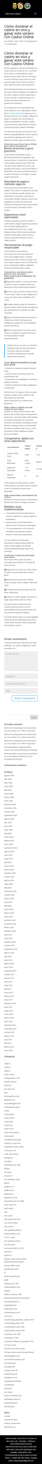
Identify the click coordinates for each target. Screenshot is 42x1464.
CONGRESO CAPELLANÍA (13, 1147)
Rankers (7, 1291)
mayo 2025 (8, 830)
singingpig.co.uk (10, 1305)
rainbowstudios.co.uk (12, 1287)
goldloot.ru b (9, 1190)
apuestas (7, 1085)
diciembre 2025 (10, 804)
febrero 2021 (9, 927)
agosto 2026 (9, 775)
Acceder (7, 1416)
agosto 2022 (9, 898)
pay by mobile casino (12, 1265)
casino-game (9, 1114)
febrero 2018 (9, 963)
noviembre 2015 (10, 1029)
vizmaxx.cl (8, 1388)
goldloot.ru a (9, 1187)
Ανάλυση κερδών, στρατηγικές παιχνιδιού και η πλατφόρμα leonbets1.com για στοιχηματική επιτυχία (20, 756)
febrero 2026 (9, 797)
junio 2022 (8, 902)
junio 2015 (8, 1039)
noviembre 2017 (10, 971)
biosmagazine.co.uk (11, 1096)
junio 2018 (8, 960)
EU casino (8, 1172)
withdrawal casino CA (12, 1399)
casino (6, 1111)
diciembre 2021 (10, 920)
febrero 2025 (9, 840)
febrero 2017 (9, 996)
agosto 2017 (9, 978)
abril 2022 (8, 906)
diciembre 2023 (10, 873)
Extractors (8, 1176)
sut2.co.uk (8, 1316)
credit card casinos (11, 1154)
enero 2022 (8, 916)
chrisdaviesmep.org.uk (12, 1140)
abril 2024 (8, 862)
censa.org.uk (9, 1136)
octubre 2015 (9, 1032)
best (6, 1092)
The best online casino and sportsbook (19, 1352)
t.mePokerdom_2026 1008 (14, 1327)
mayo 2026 (8, 786)
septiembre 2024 (10, 848)
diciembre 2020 (10, 931)
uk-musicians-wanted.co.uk (14, 1359)
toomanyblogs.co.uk (12, 1356)
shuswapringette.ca (11, 1301)
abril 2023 (8, 888)
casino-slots (8, 1129)
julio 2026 (8, 779)
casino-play (8, 1121)
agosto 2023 (9, 880)
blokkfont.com (9, 1100)
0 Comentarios (11, 44)
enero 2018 (8, 967)
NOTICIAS (8, 1252)
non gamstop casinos (12, 1241)
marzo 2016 (8, 1014)
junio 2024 (8, 855)
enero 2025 (8, 844)
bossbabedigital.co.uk (12, 1103)
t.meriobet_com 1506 (12, 1334)
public (6, 1280)
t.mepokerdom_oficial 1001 (14, 1330)
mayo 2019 (8, 938)
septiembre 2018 (10, 949)
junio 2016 (8, 1007)
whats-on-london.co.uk (13, 1395)
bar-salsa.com (9, 1089)
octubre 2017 (9, 974)
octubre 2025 (9, 812)
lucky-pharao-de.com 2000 (14, 1201)
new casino (8, 1216)
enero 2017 (8, 1000)
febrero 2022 (9, 913)
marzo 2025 (8, 837)
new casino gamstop (12, 1219)
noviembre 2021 (10, 924)
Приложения (9, 1406)
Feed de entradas (11, 1420)
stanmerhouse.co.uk (12, 1312)
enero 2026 (8, 801)
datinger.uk (8, 1158)
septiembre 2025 (10, 815)
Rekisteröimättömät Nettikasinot (17, 1298)
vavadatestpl (9, 1385)
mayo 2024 (8, 859)
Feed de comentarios (12, 1423)
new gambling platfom (12, 1230)
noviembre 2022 (10, 891)
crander (10, 41)
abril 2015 (8, 1043)
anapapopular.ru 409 (12, 1078)
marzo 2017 (8, 992)
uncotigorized (9, 1367)
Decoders (8, 1161)
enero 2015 (8, 1050)
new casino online (11, 1223)
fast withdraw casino (12, 1179)
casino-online (9, 1118)
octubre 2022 (9, 895)
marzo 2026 (8, 793)
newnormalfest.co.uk (12, 1234)
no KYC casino (9, 1237)
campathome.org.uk (12, 1107)
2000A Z (7, 1071)
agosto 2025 (9, 819)
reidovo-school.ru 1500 (13, 1294)
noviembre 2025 (10, 808)
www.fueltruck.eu (10, 1403)
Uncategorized (31, 41)
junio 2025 (8, 826)
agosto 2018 (9, 953)
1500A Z (7, 1067)
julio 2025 (8, 822)
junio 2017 (8, 982)
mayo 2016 (8, 1011)
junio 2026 (8, 783)
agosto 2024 (9, 851)
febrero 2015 (9, 1047)
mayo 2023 (8, 884)
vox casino (8, 1392)
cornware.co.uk (10, 1150)
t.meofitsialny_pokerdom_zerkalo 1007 (19, 1320)
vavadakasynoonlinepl (12, 1381)
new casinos (9, 1226)
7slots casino (9, 1074)
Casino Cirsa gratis (17, 113)
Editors (7, 1168)
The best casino (10, 1345)
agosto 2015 (9, 1036)
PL (5, 1272)
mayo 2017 (8, 985)
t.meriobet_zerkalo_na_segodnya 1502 (18, 1341)
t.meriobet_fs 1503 (11, 1338)
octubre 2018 (9, 945)
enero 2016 (8, 1021)
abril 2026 (8, 790)
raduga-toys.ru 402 (11, 1283)
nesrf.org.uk (8, 1208)
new (5, 1212)
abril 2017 (8, 989)
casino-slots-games (11, 1132)
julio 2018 (8, 956)
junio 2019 (8, 935)
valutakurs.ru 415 (10, 1377)
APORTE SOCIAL (10, 1082)
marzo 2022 (8, 909)
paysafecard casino (11, 1269)
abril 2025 (8, 833)
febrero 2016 (9, 1018)
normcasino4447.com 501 (14, 1248)
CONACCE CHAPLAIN (12, 1143)
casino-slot (8, 1125)
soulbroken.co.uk (10, 1309)
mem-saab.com (10, 1205)
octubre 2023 (9, 877)
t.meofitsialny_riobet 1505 (14, 1323)
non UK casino (9, 1244)
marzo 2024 (8, 866)
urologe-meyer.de (11, 1370)
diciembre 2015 (10, 1025)
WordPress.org (10, 1427)
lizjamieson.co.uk (10, 1197)
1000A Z (7, 1064)
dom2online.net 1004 (12, 1165)
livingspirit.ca (9, 1194)
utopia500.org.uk (10, 1374)
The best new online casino (14, 1348)
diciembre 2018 (10, 942)
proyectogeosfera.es (12, 1276)
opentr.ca (7, 1255)
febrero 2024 (9, 869)
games (6, 1183)
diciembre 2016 (10, 1003)
